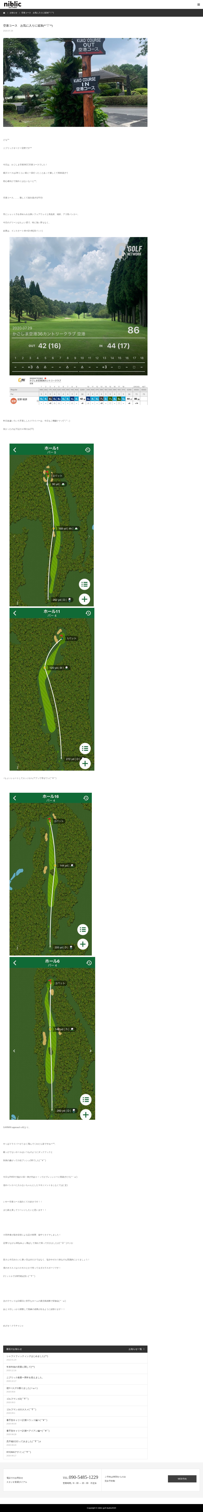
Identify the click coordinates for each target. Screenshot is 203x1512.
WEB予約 (182, 1479)
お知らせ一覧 (135, 1349)
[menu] (198, 4)
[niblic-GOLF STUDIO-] (12, 4)
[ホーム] (4, 12)
